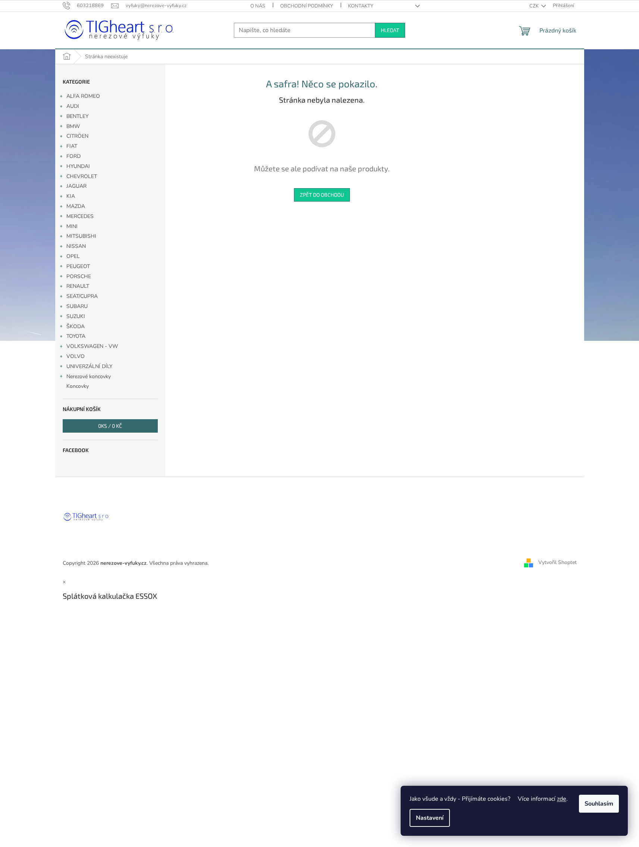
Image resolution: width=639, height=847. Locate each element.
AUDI (72, 106)
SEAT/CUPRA (82, 296)
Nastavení (430, 818)
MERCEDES (80, 216)
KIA (70, 196)
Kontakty (360, 6)
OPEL (73, 256)
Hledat (390, 30)
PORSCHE (78, 276)
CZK (534, 6)
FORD (73, 156)
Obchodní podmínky (306, 6)
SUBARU (77, 306)
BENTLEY (77, 116)
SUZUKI (75, 316)
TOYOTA (75, 336)
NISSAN (76, 246)
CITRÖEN (77, 136)
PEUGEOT (78, 266)
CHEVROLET (81, 176)
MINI (72, 226)
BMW (73, 126)
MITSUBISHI (81, 236)
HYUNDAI (78, 166)
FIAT (71, 146)
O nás (257, 6)
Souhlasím (599, 804)
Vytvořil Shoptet (557, 562)
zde (561, 799)
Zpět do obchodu (322, 194)
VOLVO (75, 356)
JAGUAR (76, 186)
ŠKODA (75, 326)
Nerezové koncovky (88, 376)
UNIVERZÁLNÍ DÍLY (89, 366)
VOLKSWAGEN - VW (92, 346)
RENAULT (77, 286)
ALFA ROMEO (83, 96)
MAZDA (75, 206)
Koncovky (77, 386)
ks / (110, 426)
